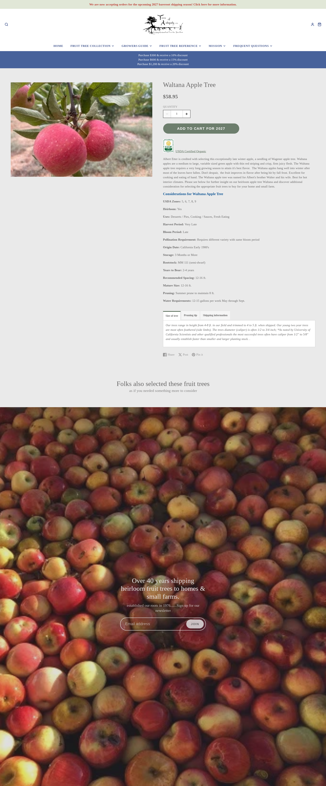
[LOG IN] (312, 24)
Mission (215, 46)
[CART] (319, 24)
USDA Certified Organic (191, 151)
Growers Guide (135, 46)
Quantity (170, 106)
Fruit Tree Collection (90, 46)
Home (58, 46)
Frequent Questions (251, 46)
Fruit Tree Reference (178, 46)
